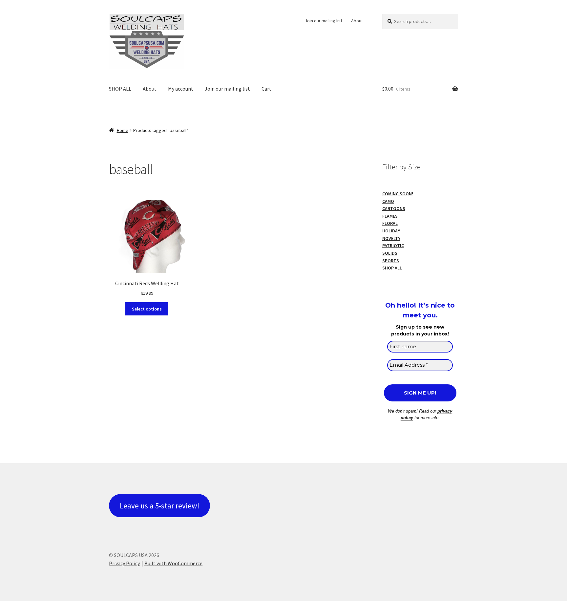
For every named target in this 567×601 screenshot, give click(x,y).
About (357, 21)
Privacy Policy (124, 563)
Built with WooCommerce (173, 563)
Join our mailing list (323, 21)
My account (180, 88)
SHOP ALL (120, 88)
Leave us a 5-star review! (160, 505)
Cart (266, 88)
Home (122, 130)
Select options (147, 309)
